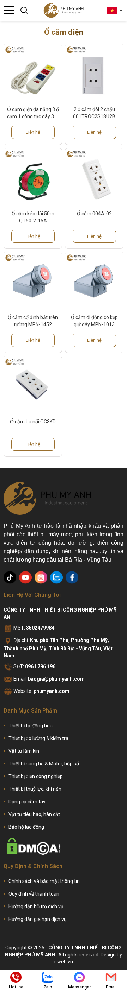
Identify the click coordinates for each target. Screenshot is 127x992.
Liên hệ (33, 132)
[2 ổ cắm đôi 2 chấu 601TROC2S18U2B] (94, 73)
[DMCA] (34, 846)
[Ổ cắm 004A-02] (94, 177)
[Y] (25, 577)
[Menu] (9, 10)
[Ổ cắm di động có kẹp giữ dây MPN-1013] (94, 281)
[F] (72, 577)
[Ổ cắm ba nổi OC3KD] (33, 385)
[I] (41, 577)
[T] (10, 577)
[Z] (56, 577)
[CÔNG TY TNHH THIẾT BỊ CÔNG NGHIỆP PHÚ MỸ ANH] (63, 10)
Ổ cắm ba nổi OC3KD (33, 421)
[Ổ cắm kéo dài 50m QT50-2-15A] (33, 177)
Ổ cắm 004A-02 (94, 213)
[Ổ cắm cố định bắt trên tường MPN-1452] (33, 281)
